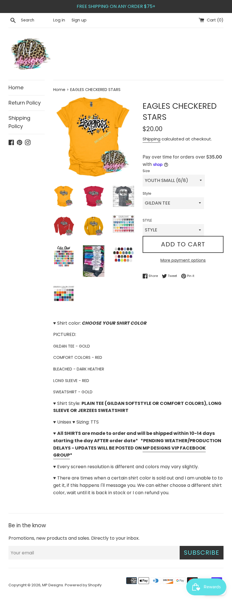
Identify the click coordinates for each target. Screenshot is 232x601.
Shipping (151, 139)
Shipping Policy (19, 122)
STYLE (147, 220)
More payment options (183, 260)
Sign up (79, 20)
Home (15, 87)
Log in (59, 20)
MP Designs (52, 585)
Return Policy (24, 102)
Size (146, 170)
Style (147, 193)
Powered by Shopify (83, 585)
